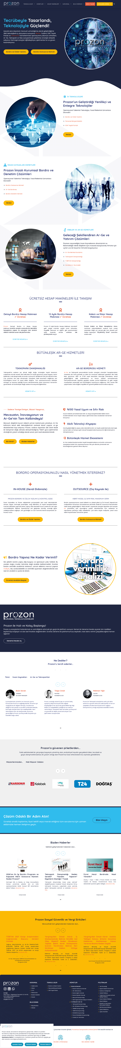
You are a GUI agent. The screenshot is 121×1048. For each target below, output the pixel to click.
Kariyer (33, 997)
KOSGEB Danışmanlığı (78, 1013)
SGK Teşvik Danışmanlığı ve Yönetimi (82, 999)
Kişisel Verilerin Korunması (106, 988)
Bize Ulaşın (101, 820)
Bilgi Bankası (34, 1005)
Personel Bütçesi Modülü (73, 121)
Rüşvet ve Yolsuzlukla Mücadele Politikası (105, 1004)
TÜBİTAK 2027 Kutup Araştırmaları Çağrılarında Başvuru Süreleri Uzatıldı (22, 939)
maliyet (6, 569)
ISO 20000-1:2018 (88, 1042)
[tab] (7, 678)
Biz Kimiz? (10, 441)
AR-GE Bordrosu (77, 991)
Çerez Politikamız (104, 1009)
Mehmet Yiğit (22, 691)
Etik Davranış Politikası (105, 1007)
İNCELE (68, 135)
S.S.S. (32, 990)
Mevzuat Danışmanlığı (79, 997)
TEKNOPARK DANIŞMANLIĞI (30, 368)
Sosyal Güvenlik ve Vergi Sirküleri (65, 919)
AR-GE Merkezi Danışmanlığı (80, 1006)
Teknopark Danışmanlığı (73, 257)
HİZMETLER (40, 4)
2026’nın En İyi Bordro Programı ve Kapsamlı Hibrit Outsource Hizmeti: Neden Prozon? (22, 876)
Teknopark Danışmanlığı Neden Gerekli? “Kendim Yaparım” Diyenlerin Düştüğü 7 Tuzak (60, 876)
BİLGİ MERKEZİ (77, 4)
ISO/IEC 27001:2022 (60, 1042)
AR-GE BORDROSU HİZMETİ (90, 368)
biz (65, 508)
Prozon (6, 326)
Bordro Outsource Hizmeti (44, 52)
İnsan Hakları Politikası (106, 999)
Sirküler (33, 1008)
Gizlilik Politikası (104, 993)
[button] (114, 4)
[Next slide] (63, 684)
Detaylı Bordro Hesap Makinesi (20, 314)
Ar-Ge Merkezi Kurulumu (73, 252)
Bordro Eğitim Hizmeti (78, 993)
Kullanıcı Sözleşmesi (105, 991)
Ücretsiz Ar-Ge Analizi (72, 265)
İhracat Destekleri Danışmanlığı (81, 1015)
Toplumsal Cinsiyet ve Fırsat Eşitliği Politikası (107, 996)
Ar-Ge (66, 372)
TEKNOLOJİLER (28, 4)
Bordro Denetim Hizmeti (14, 194)
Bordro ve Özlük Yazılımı (16, 52)
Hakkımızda (34, 986)
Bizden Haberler (28, 441)
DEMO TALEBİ (90, 4)
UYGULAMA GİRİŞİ (103, 4)
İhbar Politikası (103, 1001)
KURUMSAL (66, 4)
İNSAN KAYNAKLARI (76, 986)
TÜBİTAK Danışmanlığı (73, 261)
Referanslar (34, 992)
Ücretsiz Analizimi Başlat (16, 580)
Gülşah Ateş (60, 691)
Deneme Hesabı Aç (14, 641)
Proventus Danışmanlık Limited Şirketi (85, 1030)
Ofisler (33, 988)
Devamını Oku (19, 888)
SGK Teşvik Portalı (71, 125)
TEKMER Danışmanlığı (78, 1008)
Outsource (15, 36)
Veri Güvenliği (103, 986)
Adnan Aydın (99, 691)
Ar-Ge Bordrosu (11, 190)
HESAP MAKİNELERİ (53, 4)
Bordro (38, 33)
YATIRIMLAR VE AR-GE (76, 1002)
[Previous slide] (58, 684)
